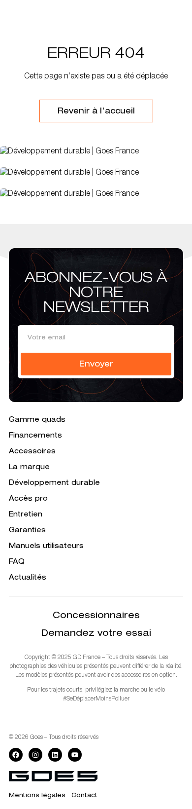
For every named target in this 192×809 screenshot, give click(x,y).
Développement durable (54, 483)
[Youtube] (75, 755)
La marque (29, 467)
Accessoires (32, 451)
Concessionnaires (96, 616)
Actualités (27, 578)
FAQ (17, 562)
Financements (35, 436)
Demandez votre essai (96, 633)
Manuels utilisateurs (46, 546)
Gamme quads (37, 420)
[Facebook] (16, 755)
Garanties (27, 530)
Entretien (25, 515)
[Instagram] (35, 755)
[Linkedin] (55, 755)
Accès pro (28, 499)
